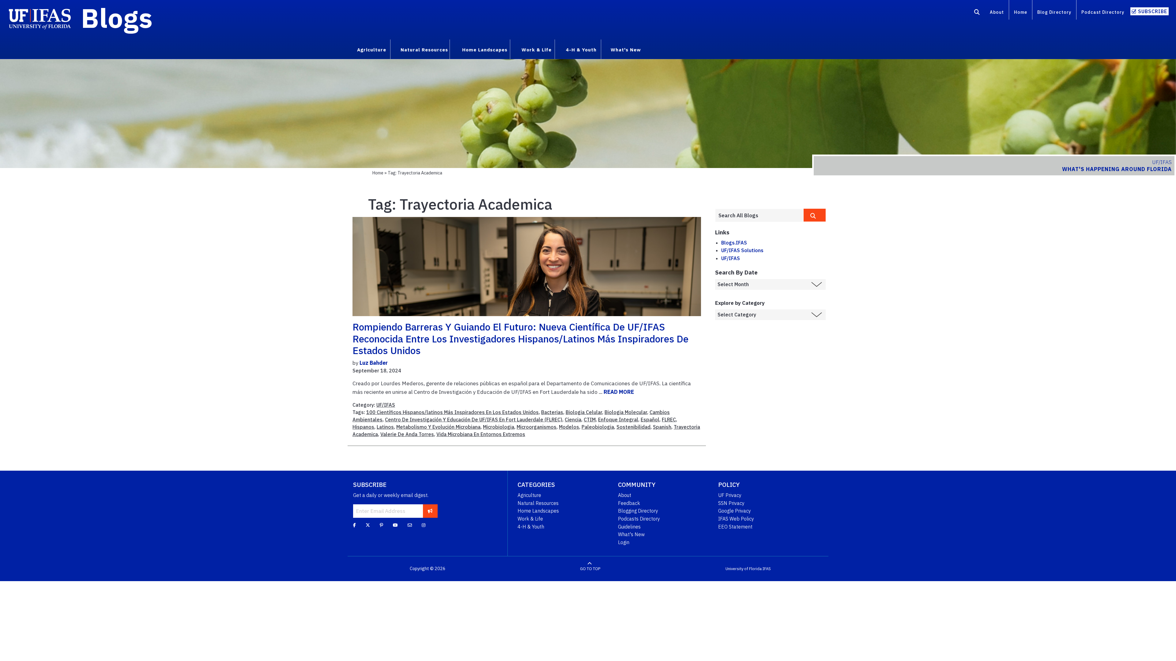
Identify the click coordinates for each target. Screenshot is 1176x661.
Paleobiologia (598, 427)
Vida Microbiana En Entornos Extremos (480, 434)
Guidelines (629, 527)
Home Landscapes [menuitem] (484, 50)
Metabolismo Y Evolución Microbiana (438, 427)
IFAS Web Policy (736, 519)
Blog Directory (1054, 12)
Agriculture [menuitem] (371, 50)
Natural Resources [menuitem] (424, 50)
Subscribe (1152, 11)
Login (623, 542)
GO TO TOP (590, 568)
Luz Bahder (374, 362)
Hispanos (363, 427)
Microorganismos (536, 427)
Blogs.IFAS (734, 243)
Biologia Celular (584, 412)
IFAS (767, 568)
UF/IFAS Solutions (742, 250)
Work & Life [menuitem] (537, 50)
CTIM (590, 419)
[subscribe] (430, 511)
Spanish (662, 427)
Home (1020, 12)
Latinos (385, 427)
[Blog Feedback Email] (410, 525)
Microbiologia (498, 427)
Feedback (629, 503)
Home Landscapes (538, 511)
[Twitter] (368, 525)
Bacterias (552, 412)
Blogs (117, 17)
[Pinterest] (381, 525)
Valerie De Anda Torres (407, 434)
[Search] (977, 13)
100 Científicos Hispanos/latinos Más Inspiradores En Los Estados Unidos (452, 412)
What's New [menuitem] (626, 50)
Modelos (569, 427)
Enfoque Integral (618, 419)
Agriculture (529, 495)
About (997, 12)
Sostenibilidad (633, 427)
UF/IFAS (385, 405)
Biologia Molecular (626, 412)
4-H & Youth (531, 527)
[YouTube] (395, 525)
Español (650, 419)
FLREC (669, 419)
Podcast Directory (1102, 12)
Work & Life (530, 519)
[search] (815, 215)
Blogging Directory (638, 511)
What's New (631, 534)
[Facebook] (354, 525)
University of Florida (744, 568)
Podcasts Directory (639, 519)
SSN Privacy (731, 503)
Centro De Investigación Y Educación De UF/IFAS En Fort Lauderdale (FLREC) (473, 419)
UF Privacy (729, 495)
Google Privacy (734, 511)
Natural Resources (538, 503)
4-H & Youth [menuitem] (581, 50)
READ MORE (619, 391)
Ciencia (573, 419)
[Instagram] (423, 525)
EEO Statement (735, 527)
